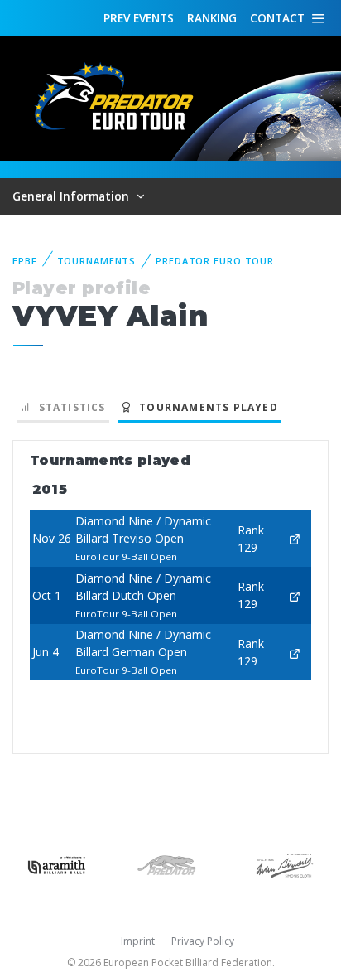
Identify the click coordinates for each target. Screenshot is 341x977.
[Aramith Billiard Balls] (56, 864)
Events (138, 18)
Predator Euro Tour (215, 260)
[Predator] (170, 864)
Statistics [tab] (68, 407)
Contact (277, 18)
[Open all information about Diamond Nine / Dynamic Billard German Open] (295, 652)
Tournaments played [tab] (205, 407)
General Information (72, 196)
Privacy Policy (202, 941)
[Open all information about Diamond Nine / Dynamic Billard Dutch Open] (295, 595)
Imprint (138, 941)
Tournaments (97, 260)
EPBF (24, 260)
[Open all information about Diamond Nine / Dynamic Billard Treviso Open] (295, 538)
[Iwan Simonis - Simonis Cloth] (284, 864)
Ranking (212, 18)
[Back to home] (115, 97)
